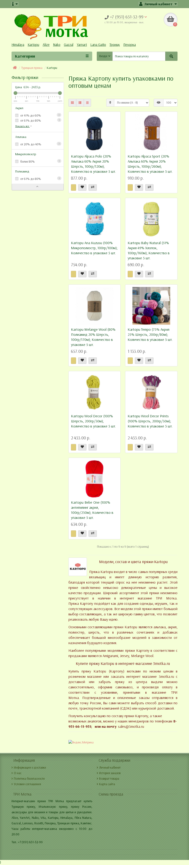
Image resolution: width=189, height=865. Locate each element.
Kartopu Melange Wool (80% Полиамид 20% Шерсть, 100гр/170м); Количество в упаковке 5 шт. (93, 337)
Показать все (22, 126)
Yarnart (82, 45)
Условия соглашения (27, 784)
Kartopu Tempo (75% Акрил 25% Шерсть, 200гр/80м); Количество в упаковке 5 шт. (150, 334)
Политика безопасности (29, 778)
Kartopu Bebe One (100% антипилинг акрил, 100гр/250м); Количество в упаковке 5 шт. (92, 510)
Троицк (114, 45)
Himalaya (18, 45)
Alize (46, 45)
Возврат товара (109, 778)
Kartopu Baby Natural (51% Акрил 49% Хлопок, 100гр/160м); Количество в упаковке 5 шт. (149, 250)
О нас (17, 773)
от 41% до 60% (40, 115)
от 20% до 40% (40, 144)
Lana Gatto (98, 45)
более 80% (40, 162)
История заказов (110, 773)
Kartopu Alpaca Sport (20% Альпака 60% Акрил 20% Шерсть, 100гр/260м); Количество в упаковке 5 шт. (150, 164)
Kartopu (33, 45)
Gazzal (68, 45)
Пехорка (129, 45)
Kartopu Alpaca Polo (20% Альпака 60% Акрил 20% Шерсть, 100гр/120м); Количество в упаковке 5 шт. (93, 164)
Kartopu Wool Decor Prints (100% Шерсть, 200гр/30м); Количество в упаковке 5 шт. (150, 421)
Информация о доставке (30, 767)
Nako (56, 45)
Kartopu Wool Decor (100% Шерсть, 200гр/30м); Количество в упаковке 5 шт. (93, 421)
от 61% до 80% (40, 121)
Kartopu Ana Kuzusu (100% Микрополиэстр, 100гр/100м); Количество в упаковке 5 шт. (94, 248)
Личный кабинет (110, 767)
